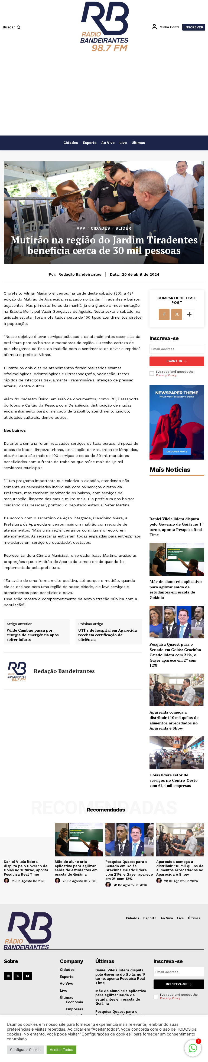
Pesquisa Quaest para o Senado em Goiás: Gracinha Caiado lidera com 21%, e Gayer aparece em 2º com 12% (175, 655)
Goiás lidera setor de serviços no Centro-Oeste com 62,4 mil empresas (173, 780)
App (81, 228)
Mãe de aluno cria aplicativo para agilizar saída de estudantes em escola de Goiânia (176, 589)
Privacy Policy (166, 375)
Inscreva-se (176, 984)
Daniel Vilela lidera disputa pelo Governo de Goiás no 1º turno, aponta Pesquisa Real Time (176, 526)
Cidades (100, 228)
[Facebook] (164, 314)
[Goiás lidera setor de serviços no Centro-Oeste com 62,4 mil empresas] (177, 752)
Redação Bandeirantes (79, 274)
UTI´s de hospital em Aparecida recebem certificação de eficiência (107, 635)
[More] (189, 314)
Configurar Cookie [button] (25, 1049)
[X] (176, 314)
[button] (12, 27)
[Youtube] (27, 976)
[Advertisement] (104, 95)
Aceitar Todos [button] (61, 1049)
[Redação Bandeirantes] (17, 671)
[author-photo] (7, 881)
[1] (192, 1051)
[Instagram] (8, 976)
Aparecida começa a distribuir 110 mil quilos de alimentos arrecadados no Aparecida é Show (174, 720)
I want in (174, 361)
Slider (123, 228)
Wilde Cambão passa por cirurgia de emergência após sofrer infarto (32, 635)
